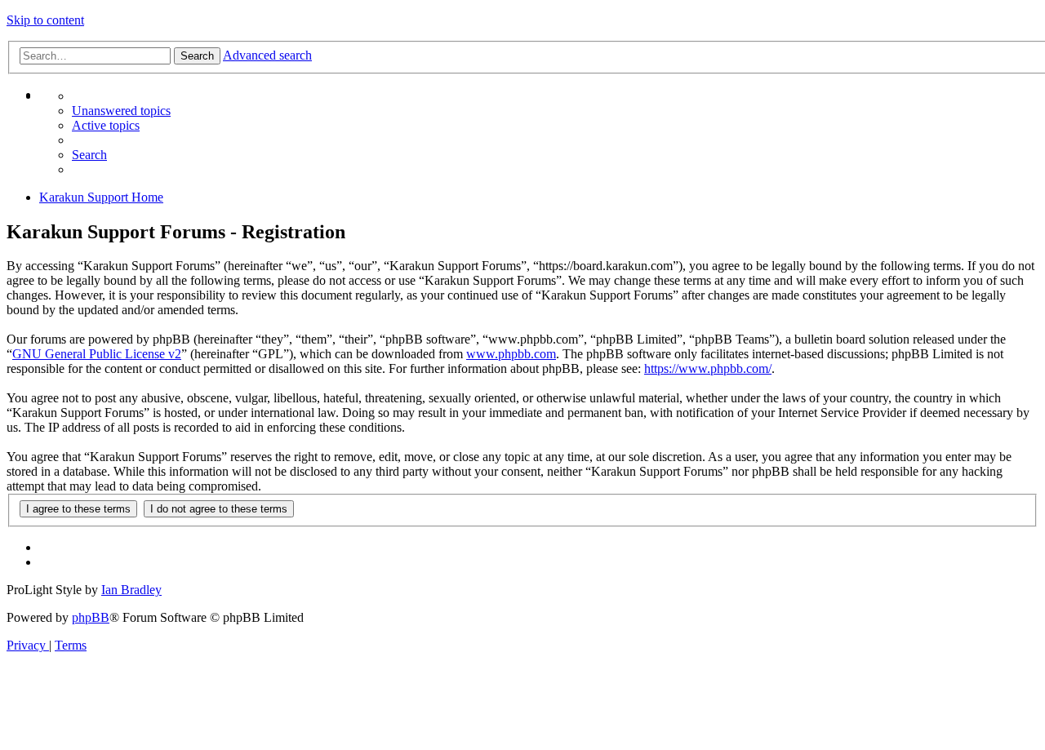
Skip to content (45, 20)
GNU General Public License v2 (96, 354)
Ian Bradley (131, 590)
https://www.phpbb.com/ (708, 368)
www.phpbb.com (511, 354)
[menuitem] (106, 125)
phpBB (90, 617)
